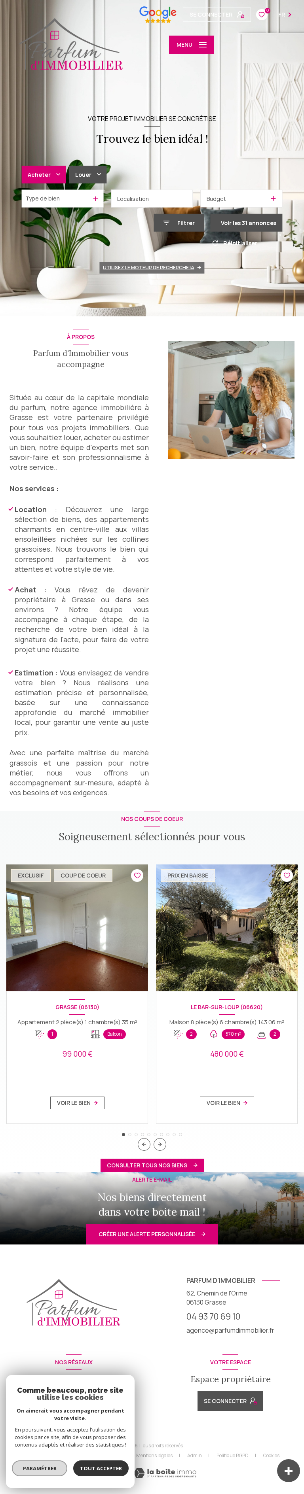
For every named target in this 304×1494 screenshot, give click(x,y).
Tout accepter (101, 1468)
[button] (160, 1144)
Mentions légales (154, 1455)
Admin (194, 1455)
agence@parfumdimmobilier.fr (230, 1330)
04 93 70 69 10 (213, 1316)
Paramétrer (40, 1468)
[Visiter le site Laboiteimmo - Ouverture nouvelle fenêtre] (165, 1473)
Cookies (271, 1455)
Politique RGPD (233, 1455)
